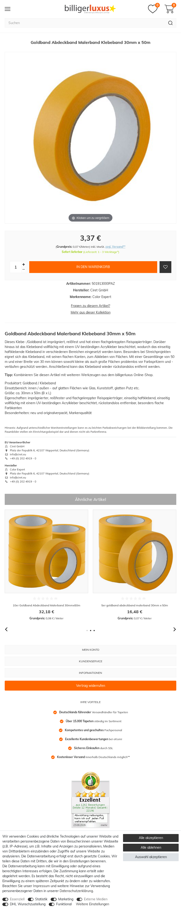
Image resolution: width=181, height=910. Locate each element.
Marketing (65, 899)
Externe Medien (95, 899)
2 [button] (90, 630)
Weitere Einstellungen (92, 904)
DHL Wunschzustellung (27, 904)
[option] (46, 565)
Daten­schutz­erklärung (76, 891)
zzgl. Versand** (115, 246)
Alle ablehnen (151, 847)
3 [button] (94, 630)
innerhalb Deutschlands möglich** (93, 757)
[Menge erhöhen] (23, 264)
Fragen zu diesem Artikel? (90, 306)
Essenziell (17, 899)
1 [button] (87, 630)
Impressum (41, 886)
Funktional (64, 904)
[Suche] (170, 23)
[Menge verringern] (23, 269)
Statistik (41, 899)
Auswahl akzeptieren (151, 857)
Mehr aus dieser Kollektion (91, 312)
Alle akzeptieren (151, 838)
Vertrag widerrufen (90, 686)
